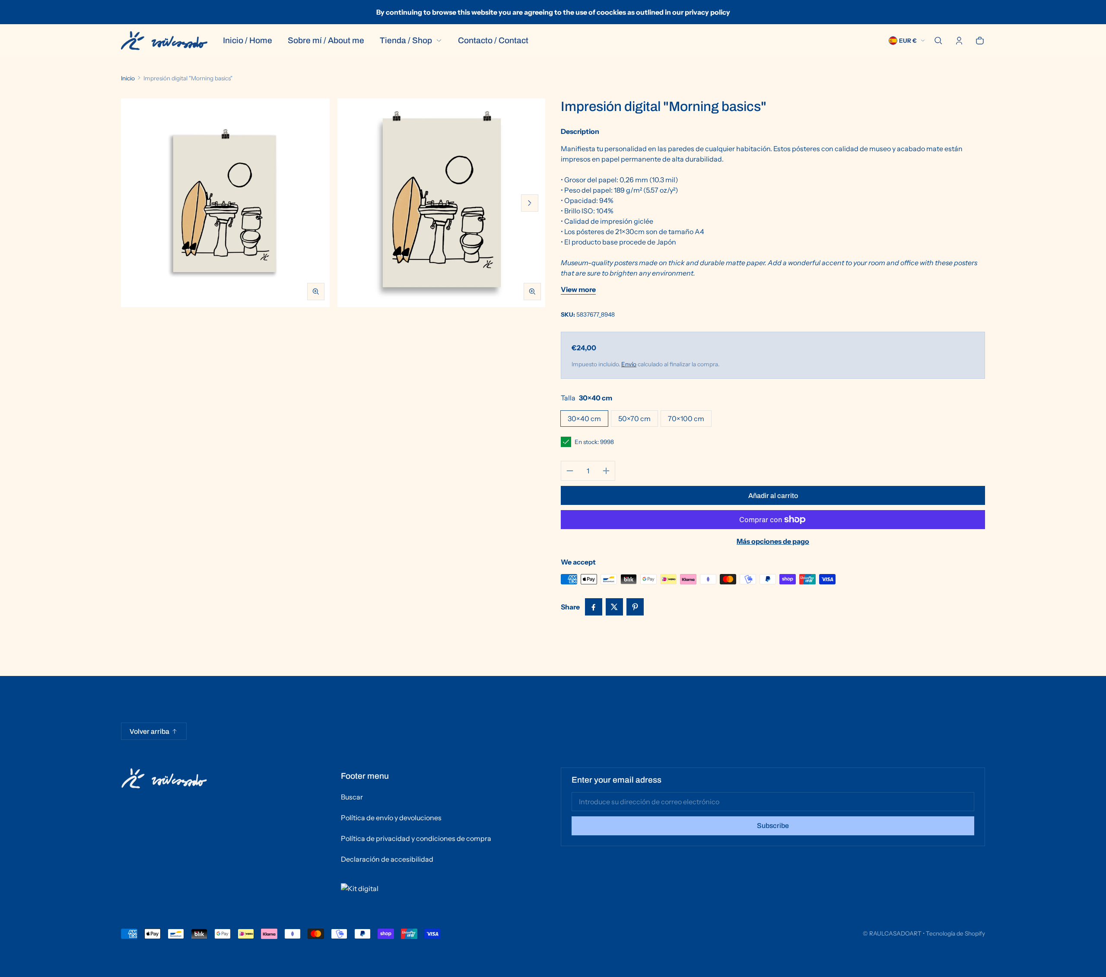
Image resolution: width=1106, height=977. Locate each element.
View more (578, 289)
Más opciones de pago (773, 541)
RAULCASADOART (895, 933)
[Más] (606, 470)
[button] (938, 40)
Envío (628, 364)
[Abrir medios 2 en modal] (441, 202)
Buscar (352, 797)
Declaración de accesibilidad (387, 859)
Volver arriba (149, 731)
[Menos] (569, 470)
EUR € (908, 40)
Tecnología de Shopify (955, 933)
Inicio (128, 78)
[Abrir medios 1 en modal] (225, 202)
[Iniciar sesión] (959, 40)
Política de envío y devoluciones (391, 817)
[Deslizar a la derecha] (529, 203)
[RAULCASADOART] (164, 40)
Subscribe (773, 825)
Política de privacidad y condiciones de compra (416, 838)
